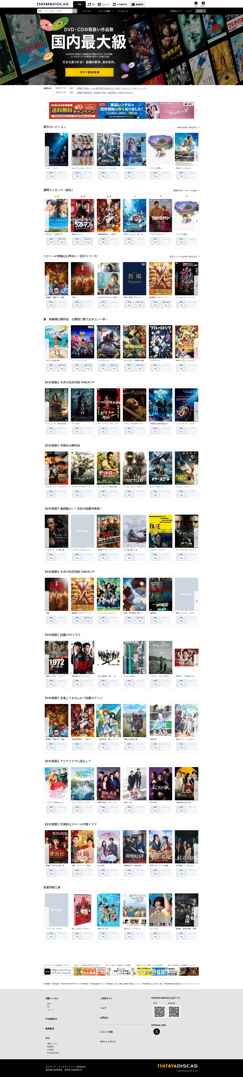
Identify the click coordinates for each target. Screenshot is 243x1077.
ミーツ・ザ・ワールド (54, 929)
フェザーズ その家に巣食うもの (58, 550)
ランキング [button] (122, 10)
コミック (105, 4)
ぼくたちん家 (129, 676)
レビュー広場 (106, 1031)
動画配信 (139, 4)
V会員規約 (55, 983)
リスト (196, 6)
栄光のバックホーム (183, 168)
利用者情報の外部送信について (176, 983)
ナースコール (129, 168)
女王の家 (153, 802)
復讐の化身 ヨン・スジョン (109, 802)
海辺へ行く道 (103, 929)
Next (197, 156)
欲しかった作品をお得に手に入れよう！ (88, 965)
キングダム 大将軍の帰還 (134, 360)
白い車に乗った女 (130, 550)
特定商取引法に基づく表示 (153, 983)
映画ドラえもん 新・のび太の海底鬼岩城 (140, 234)
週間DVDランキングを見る (185, 190)
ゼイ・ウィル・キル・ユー (108, 424)
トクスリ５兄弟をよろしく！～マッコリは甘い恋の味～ (67, 802)
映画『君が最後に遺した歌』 (135, 613)
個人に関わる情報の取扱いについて (127, 983)
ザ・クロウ (76, 424)
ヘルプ (188, 10)
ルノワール (154, 929)
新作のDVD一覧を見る (187, 127)
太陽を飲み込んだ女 (183, 802)
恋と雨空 (101, 866)
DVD (79, 4)
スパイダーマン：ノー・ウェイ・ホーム (113, 360)
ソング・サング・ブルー (185, 424)
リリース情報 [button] (104, 10)
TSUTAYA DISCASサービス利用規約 (74, 983)
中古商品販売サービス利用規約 (101, 983)
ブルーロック (155, 360)
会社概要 (46, 983)
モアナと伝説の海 (52, 360)
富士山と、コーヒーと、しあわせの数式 (139, 929)
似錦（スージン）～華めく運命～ (84, 866)
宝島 (73, 297)
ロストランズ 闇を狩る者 (56, 424)
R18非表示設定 (53, 1052)
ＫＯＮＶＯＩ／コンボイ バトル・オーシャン (115, 168)
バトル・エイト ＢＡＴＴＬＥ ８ (137, 487)
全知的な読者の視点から (159, 424)
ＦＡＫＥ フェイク (157, 550)
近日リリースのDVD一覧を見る (183, 256)
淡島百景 (153, 739)
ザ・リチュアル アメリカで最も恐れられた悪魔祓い (196, 550)
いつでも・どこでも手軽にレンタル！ (56, 965)
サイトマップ (194, 983)
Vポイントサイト (108, 1041)
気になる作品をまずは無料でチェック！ (182, 965)
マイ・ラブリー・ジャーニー (83, 802)
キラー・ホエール (156, 487)
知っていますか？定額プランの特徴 (118, 965)
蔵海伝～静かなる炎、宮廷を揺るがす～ (61, 866)
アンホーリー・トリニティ (56, 487)
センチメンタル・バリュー (82, 168)
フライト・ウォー (182, 487)
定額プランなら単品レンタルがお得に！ (151, 965)
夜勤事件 (153, 613)
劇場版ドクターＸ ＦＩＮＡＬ (162, 297)
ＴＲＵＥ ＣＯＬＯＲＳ (159, 676)
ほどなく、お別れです (54, 234)
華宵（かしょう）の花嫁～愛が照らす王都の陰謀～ (169, 866)
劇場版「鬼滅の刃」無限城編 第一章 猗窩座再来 (65, 297)
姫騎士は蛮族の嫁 (130, 739)
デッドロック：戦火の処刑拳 (109, 487)
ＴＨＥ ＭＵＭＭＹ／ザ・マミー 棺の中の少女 (142, 424)
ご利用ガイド (175, 10)
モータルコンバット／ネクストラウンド (191, 297)
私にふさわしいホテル (80, 929)
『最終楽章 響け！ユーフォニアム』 (112, 739)
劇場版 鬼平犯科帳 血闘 (186, 929)
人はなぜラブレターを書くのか (110, 297)
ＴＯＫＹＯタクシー (157, 234)
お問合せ (104, 1017)
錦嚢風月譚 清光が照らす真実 (136, 866)
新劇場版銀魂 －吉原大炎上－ (110, 234)
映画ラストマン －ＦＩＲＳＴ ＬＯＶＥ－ (89, 234)
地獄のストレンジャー (106, 550)
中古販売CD (122, 4)
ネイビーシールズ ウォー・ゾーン (85, 487)
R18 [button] (200, 10)
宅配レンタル (52, 1043)
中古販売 (50, 1049)
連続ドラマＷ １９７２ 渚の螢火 (59, 676)
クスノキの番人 (156, 168)
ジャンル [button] (86, 10)
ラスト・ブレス (52, 168)
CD (93, 4)
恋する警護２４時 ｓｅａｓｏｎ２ (111, 676)
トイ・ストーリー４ (79, 360)
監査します (128, 802)
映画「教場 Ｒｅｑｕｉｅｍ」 (136, 297)
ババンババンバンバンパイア (109, 613)
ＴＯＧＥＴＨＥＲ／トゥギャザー (84, 550)
